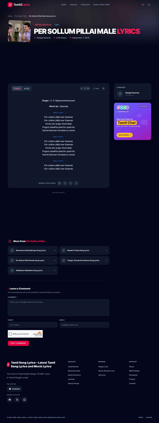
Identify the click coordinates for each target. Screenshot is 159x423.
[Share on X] (17, 400)
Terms (140, 417)
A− (82, 88)
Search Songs (73, 383)
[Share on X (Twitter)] (65, 183)
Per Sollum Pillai (21, 16)
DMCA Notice (134, 371)
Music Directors (101, 5)
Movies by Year (74, 371)
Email (62, 320)
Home (63, 5)
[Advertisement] (79, 64)
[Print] (103, 88)
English (17, 88)
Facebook (16, 389)
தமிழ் (26, 88)
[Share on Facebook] (59, 183)
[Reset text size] (85, 88)
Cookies (149, 417)
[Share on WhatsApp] (70, 183)
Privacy (132, 379)
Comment (13, 297)
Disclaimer (133, 375)
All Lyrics (102, 375)
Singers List (103, 367)
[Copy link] (76, 183)
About (131, 367)
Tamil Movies (73, 367)
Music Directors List (106, 371)
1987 (57, 25)
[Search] (149, 5)
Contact (132, 383)
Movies (73, 5)
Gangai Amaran (44, 38)
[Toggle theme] (143, 5)
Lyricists (85, 5)
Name (11, 320)
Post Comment (18, 343)
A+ (88, 88)
